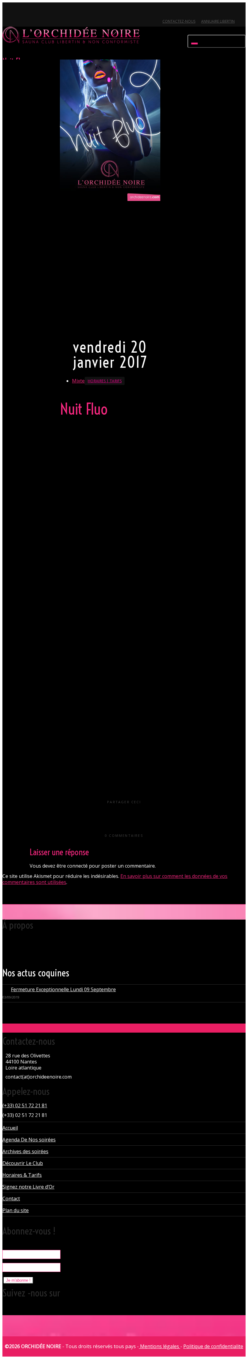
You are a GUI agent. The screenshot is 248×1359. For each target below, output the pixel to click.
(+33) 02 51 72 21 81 (24, 1105)
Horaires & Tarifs (22, 1175)
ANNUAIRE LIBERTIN (218, 21)
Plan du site (15, 1210)
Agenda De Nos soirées (29, 1139)
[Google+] (28, 11)
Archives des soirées (25, 1151)
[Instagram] (49, 11)
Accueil (10, 1127)
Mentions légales (159, 1346)
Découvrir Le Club (22, 1163)
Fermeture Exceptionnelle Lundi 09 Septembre (63, 989)
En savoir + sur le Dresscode (90, 326)
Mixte (78, 380)
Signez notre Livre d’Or (28, 1186)
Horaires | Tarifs (105, 380)
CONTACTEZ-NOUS (178, 21)
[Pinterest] (39, 11)
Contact (11, 1198)
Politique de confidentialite (213, 1346)
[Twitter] (8, 11)
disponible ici (124, 607)
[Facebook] (18, 11)
